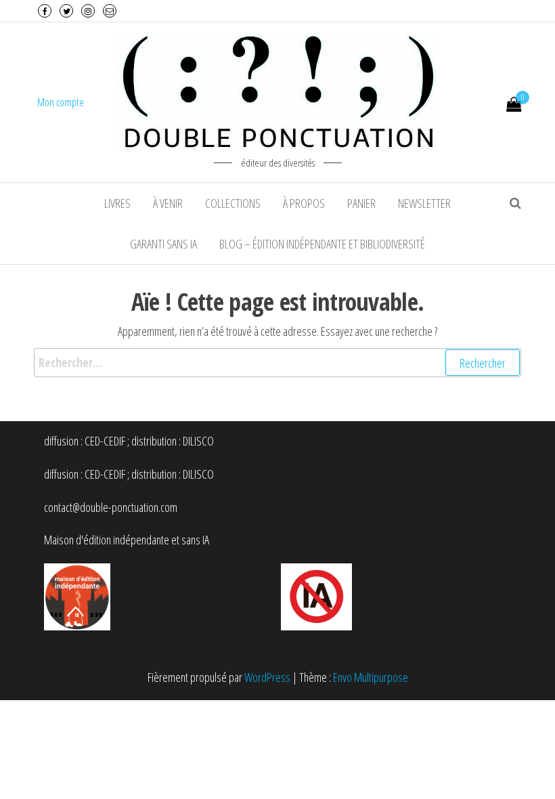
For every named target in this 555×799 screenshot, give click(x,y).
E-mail (109, 11)
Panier (361, 203)
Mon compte (60, 102)
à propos (304, 203)
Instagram (88, 11)
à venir (168, 203)
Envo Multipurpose (370, 677)
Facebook (45, 11)
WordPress (267, 677)
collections (233, 203)
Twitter (66, 11)
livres (117, 203)
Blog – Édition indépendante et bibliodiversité (322, 244)
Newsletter (424, 203)
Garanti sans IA (163, 244)
